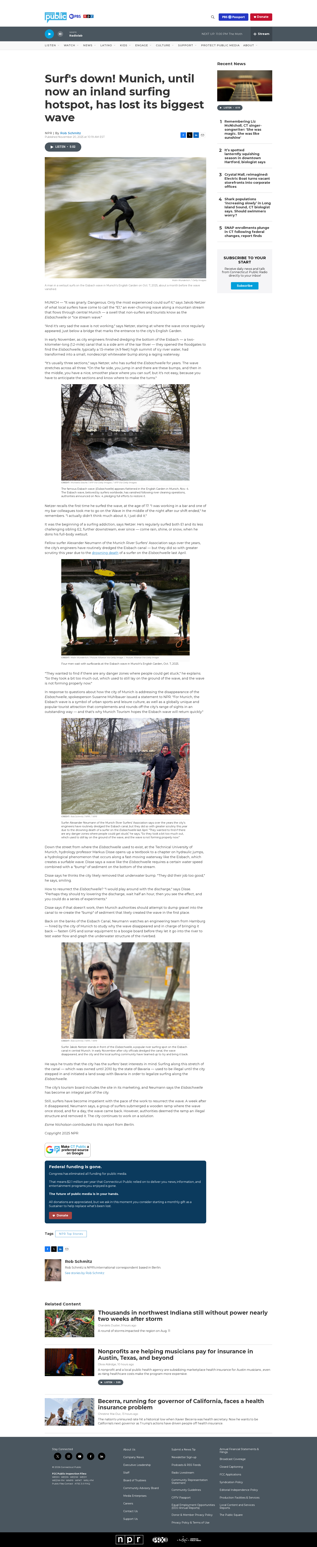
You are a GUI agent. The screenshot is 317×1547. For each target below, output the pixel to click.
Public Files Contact (62, 1483)
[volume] (60, 34)
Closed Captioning (231, 1467)
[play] (49, 34)
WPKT (78, 1480)
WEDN (64, 1477)
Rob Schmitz (70, 133)
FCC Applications (230, 1474)
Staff (126, 1472)
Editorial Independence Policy (239, 1490)
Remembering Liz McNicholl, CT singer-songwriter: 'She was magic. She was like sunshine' (243, 130)
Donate (263, 17)
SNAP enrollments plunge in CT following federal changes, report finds (247, 232)
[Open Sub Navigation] (58, 45)
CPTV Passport (181, 1497)
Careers (128, 1503)
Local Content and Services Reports (237, 1507)
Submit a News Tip (184, 1449)
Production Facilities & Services (239, 1497)
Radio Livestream (183, 1472)
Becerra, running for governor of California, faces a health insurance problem (181, 1404)
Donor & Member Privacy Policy (192, 1515)
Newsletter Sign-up (184, 1457)
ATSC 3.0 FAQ (82, 1483)
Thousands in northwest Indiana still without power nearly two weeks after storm (183, 1316)
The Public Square (231, 1515)
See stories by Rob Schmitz (84, 1273)
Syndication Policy (231, 1482)
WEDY (83, 1477)
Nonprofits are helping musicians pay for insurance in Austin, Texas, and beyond (175, 1354)
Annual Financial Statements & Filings (239, 1451)
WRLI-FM (88, 1480)
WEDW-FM (58, 1480)
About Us (129, 1449)
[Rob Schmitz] (53, 1270)
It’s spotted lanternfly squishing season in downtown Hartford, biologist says (245, 156)
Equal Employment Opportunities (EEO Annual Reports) (193, 1507)
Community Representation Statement (190, 1482)
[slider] (66, 34)
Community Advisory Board (141, 1488)
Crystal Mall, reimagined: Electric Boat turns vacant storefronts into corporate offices (247, 181)
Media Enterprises (134, 1496)
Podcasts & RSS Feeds (186, 1465)
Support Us (130, 1519)
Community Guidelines (186, 1490)
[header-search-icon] (212, 17)
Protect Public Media (220, 45)
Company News (133, 1457)
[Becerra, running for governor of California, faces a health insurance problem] (69, 1412)
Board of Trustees (134, 1480)
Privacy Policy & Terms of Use (190, 1522)
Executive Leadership (137, 1465)
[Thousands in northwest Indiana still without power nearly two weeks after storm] (69, 1323)
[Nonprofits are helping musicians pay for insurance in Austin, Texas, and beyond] (69, 1362)
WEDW (74, 1477)
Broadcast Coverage (233, 1459)
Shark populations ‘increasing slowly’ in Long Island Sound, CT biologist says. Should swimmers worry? (248, 207)
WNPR (69, 1480)
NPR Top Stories (71, 1234)
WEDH (55, 1477)
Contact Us (130, 1511)
